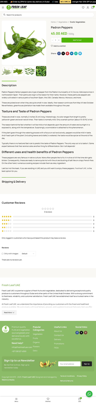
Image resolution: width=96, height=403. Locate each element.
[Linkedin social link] (71, 53)
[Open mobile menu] (3, 7)
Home (53, 22)
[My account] (87, 7)
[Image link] (5, 329)
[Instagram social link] (85, 332)
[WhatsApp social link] (76, 53)
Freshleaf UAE (80, 168)
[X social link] (63, 53)
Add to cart (77, 40)
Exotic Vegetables (77, 22)
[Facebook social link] (59, 53)
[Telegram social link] (80, 53)
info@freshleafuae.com (22, 347)
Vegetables (63, 22)
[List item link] (42, 334)
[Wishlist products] (83, 7)
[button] (4, 42)
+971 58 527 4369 (19, 351)
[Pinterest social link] (67, 53)
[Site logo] (16, 7)
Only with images (11, 253)
